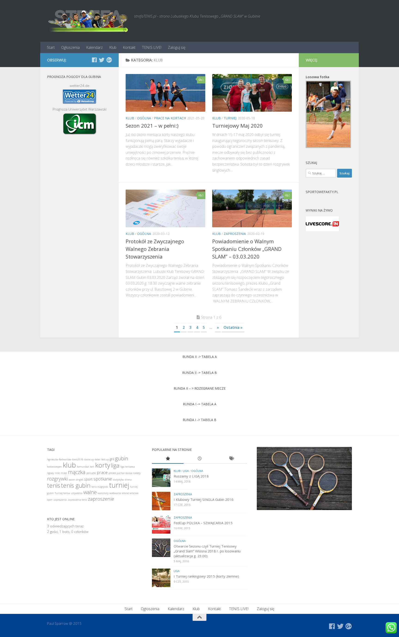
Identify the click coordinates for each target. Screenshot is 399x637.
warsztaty (103, 493)
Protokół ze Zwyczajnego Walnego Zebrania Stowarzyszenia (155, 249)
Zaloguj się (176, 47)
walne (90, 492)
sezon (72, 479)
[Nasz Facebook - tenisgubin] (94, 60)
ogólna (144, 118)
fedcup (105, 459)
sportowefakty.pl (322, 192)
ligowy (50, 473)
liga (115, 465)
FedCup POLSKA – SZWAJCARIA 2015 (203, 522)
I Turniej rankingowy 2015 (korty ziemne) (206, 576)
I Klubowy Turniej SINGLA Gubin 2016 (203, 499)
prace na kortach (170, 118)
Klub (112, 47)
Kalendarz (94, 47)
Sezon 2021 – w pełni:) (152, 125)
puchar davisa (124, 473)
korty (102, 465)
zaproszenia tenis (77, 499)
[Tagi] (231, 459)
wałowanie (115, 493)
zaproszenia (235, 233)
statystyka (118, 479)
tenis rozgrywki (99, 486)
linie (57, 473)
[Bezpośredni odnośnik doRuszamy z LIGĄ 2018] (161, 477)
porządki (91, 473)
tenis (53, 485)
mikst (64, 473)
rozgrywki (57, 478)
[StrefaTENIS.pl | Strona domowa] (88, 20)
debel (97, 459)
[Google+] (109, 60)
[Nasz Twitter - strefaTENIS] (101, 60)
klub (130, 118)
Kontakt (129, 47)
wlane (125, 493)
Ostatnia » (233, 327)
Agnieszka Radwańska (59, 459)
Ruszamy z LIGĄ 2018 (191, 476)
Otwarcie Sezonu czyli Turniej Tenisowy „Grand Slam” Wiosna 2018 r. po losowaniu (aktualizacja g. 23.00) (207, 551)
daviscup (89, 459)
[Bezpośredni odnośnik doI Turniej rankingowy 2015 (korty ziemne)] (161, 578)
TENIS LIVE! (151, 47)
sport (88, 479)
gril (112, 459)
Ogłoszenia (70, 47)
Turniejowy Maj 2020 (237, 125)
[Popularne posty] (168, 459)
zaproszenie (101, 498)
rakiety (137, 473)
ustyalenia (76, 493)
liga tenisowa (127, 466)
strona (128, 479)
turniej (230, 118)
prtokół (112, 473)
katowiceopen (54, 466)
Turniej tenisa (62, 493)
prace (102, 472)
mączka (76, 472)
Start (51, 47)
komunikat (83, 466)
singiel (79, 479)
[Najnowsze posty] (199, 459)
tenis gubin (76, 485)
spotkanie (103, 479)
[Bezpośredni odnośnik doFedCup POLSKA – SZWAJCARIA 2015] (161, 524)
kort (92, 466)
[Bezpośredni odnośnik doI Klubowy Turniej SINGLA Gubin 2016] (161, 501)
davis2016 (77, 459)
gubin (121, 458)
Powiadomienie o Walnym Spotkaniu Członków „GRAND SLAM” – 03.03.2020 (246, 249)
